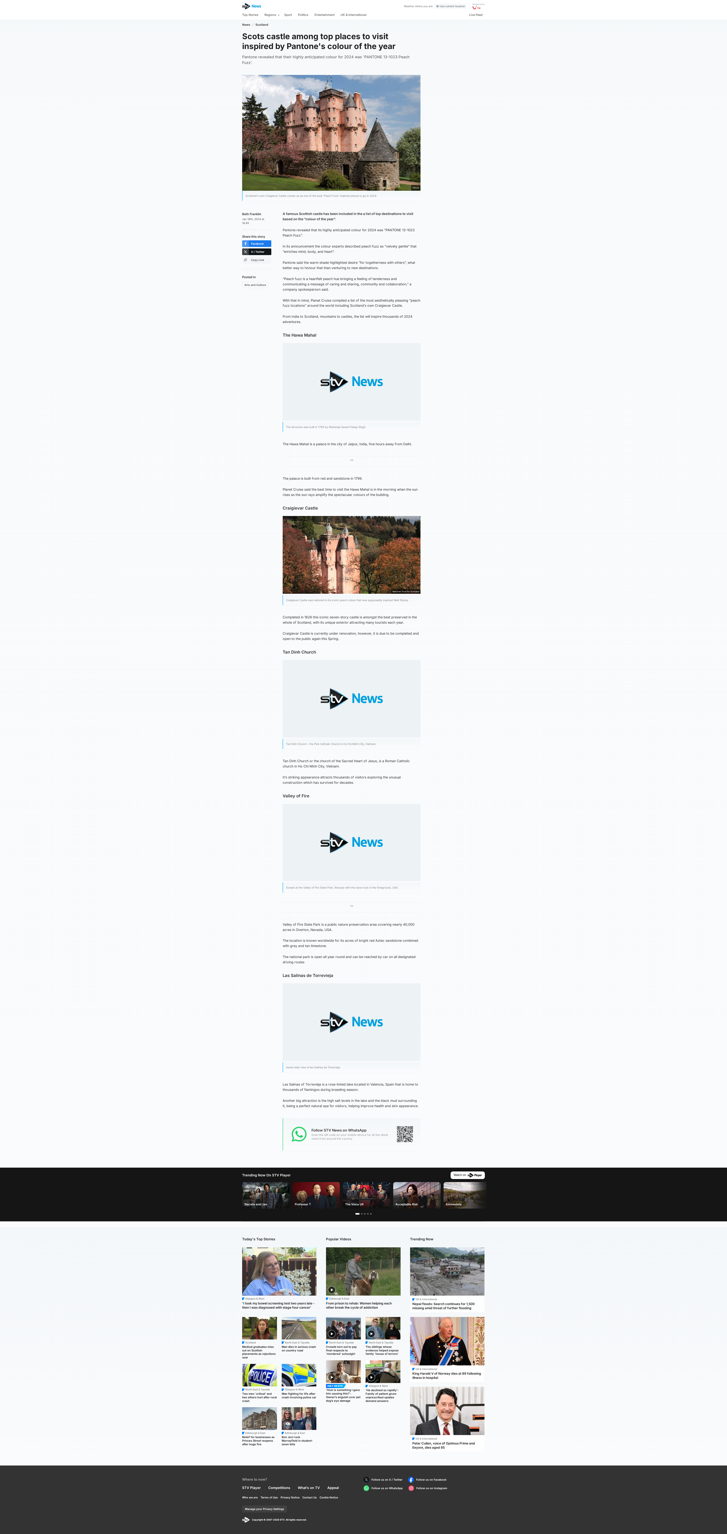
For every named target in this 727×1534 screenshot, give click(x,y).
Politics (303, 15)
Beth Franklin (251, 214)
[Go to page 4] (368, 1214)
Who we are (250, 1497)
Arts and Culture (255, 284)
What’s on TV (309, 1488)
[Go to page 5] (371, 1214)
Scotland (261, 24)
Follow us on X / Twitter (387, 1479)
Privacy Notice (290, 1497)
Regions (270, 15)
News (246, 24)
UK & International (353, 15)
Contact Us (309, 1497)
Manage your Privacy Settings (264, 1509)
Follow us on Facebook (431, 1479)
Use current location (452, 6)
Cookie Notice (329, 1497)
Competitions (279, 1488)
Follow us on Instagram (431, 1488)
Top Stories (250, 15)
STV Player (251, 1488)
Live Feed (476, 15)
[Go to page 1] (357, 1214)
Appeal (333, 1488)
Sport (288, 15)
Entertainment (324, 15)
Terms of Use (269, 1497)
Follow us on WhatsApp (387, 1488)
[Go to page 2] (362, 1214)
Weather (409, 6)
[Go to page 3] (365, 1214)
